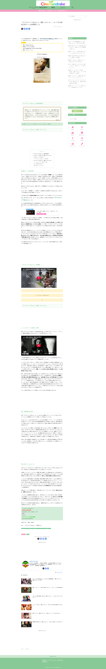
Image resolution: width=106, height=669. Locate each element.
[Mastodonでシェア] (25, 29)
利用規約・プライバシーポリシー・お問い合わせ (52, 660)
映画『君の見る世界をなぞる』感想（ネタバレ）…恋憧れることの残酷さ (77, 56)
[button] (85, 16)
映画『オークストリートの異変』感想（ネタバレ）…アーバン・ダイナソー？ (77, 76)
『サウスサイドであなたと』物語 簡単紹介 (41, 153)
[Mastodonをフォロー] (46, 568)
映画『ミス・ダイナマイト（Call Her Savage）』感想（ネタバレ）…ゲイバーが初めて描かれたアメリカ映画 (77, 72)
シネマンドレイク (33, 561)
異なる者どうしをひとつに (39, 165)
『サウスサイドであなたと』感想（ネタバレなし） (42, 155)
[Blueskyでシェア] (27, 29)
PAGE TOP (53, 656)
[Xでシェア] (22, 29)
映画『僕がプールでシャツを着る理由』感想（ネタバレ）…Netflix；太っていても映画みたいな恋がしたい (77, 47)
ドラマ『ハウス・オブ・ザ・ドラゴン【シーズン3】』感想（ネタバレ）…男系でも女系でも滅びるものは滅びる (77, 82)
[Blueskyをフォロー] (48, 568)
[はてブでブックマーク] (29, 29)
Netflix (28, 534)
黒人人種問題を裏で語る (38, 163)
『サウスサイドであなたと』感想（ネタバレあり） (42, 160)
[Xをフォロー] (43, 568)
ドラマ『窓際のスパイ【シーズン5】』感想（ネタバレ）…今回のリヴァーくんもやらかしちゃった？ (77, 66)
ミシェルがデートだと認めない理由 (40, 162)
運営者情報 (44, 661)
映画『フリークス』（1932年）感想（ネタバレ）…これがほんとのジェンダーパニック (77, 52)
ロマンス (23, 534)
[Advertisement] (42, 17)
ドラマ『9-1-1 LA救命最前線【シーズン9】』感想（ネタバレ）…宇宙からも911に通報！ (77, 42)
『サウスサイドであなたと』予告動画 (41, 158)
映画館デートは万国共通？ (39, 157)
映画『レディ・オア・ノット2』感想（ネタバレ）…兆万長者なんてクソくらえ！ (77, 86)
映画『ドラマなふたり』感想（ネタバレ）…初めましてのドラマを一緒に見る (77, 61)
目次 (41, 151)
